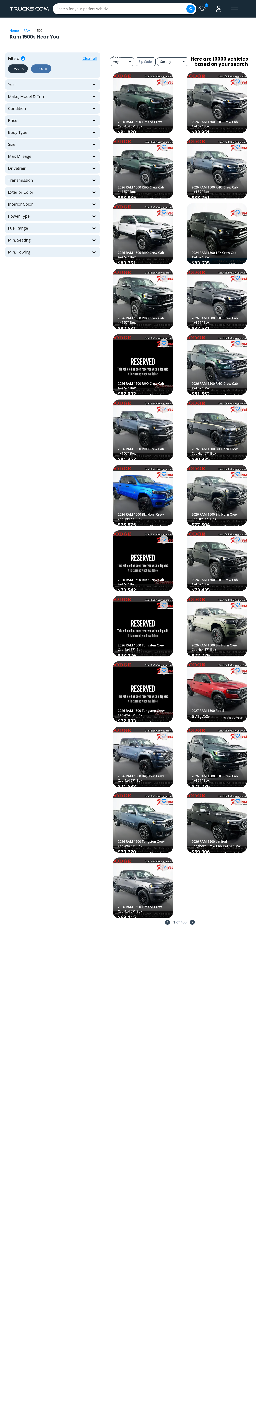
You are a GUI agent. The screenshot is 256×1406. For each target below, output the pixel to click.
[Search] (190, 9)
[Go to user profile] (218, 8)
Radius (116, 57)
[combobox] (172, 62)
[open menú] (234, 8)
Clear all (89, 58)
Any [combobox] (116, 61)
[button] (18, 68)
